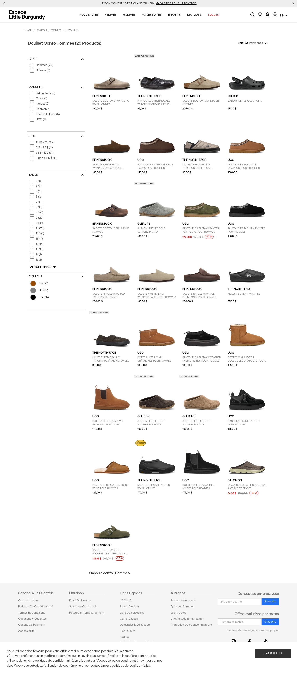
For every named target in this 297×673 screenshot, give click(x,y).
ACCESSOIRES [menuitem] (152, 14)
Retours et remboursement (86, 612)
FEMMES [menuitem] (111, 14)
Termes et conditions (31, 612)
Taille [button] (33, 174)
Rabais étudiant (129, 606)
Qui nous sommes (182, 606)
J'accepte (273, 653)
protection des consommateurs (191, 625)
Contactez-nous (28, 600)
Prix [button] (32, 136)
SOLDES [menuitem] (213, 14)
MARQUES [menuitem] (194, 14)
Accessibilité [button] (26, 631)
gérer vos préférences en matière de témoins (39, 656)
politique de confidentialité (54, 660)
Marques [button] (36, 87)
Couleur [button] (35, 276)
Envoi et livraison (80, 600)
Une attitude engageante (187, 618)
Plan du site (127, 631)
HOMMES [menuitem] (129, 14)
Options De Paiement (31, 625)
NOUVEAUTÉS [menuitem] (89, 14)
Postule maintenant (183, 600)
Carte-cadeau (129, 618)
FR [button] (282, 15)
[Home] (28, 14)
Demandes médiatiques (135, 625)
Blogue (124, 637)
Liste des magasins (132, 612)
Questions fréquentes (32, 618)
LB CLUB (125, 600)
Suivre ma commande (83, 606)
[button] (43, 267)
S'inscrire (270, 601)
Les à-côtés (178, 612)
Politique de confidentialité (35, 606)
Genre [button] (33, 59)
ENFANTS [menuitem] (174, 14)
